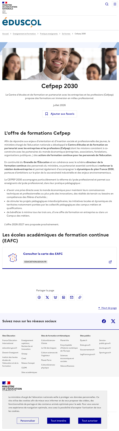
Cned (23, 358)
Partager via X (47, 297)
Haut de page (109, 308)
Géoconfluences (67, 366)
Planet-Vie (64, 340)
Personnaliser (27, 420)
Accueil (5, 33)
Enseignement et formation (24, 33)
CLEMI (24, 367)
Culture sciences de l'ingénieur (49, 354)
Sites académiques (29, 372)
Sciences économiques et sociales (67, 358)
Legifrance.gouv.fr (87, 354)
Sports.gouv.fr (105, 352)
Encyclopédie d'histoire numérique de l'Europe (69, 348)
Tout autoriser (90, 420)
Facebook (103, 321)
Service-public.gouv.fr (105, 342)
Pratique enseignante (49, 33)
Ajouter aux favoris (62, 114)
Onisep (24, 353)
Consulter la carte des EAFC (43, 254)
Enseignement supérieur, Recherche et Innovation (27, 344)
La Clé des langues (48, 348)
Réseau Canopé (28, 363)
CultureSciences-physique (48, 366)
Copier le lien (80, 297)
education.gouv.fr (9, 348)
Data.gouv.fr (85, 345)
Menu (115, 4)
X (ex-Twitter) (113, 321)
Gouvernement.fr (87, 349)
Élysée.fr (83, 340)
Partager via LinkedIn (63, 297)
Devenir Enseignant (10, 352)
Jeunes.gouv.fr (105, 348)
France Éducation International (9, 342)
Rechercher (107, 4)
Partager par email (72, 297)
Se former (66, 33)
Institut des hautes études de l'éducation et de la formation (10, 361)
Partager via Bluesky (55, 297)
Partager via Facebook (39, 297)
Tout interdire (58, 420)
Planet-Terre (46, 360)
